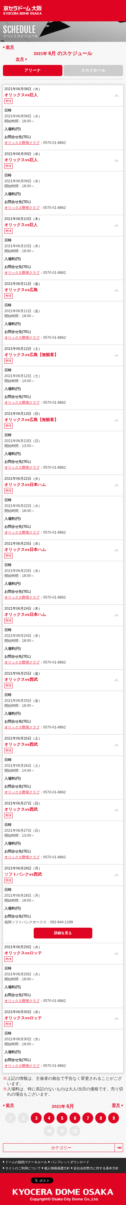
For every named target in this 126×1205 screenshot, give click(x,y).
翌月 (116, 1105)
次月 (20, 59)
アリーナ (32, 70)
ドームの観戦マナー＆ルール (26, 1162)
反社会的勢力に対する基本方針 (96, 1168)
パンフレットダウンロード (70, 1162)
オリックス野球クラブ (22, 143)
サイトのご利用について (23, 1168)
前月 (10, 47)
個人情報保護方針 (57, 1168)
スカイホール (93, 70)
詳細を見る (63, 933)
